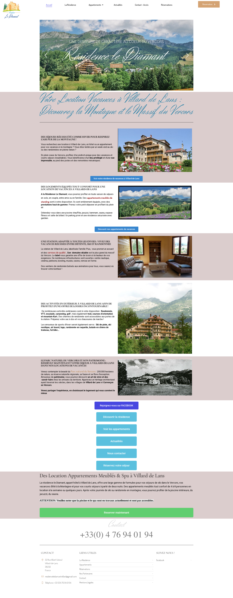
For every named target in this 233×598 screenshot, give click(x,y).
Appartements (95, 5)
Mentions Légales (86, 582)
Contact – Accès (141, 5)
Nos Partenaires (85, 573)
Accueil (49, 5)
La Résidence (70, 5)
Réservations (166, 5)
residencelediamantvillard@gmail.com (61, 576)
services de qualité (57, 252)
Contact (82, 578)
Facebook (160, 560)
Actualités (118, 5)
